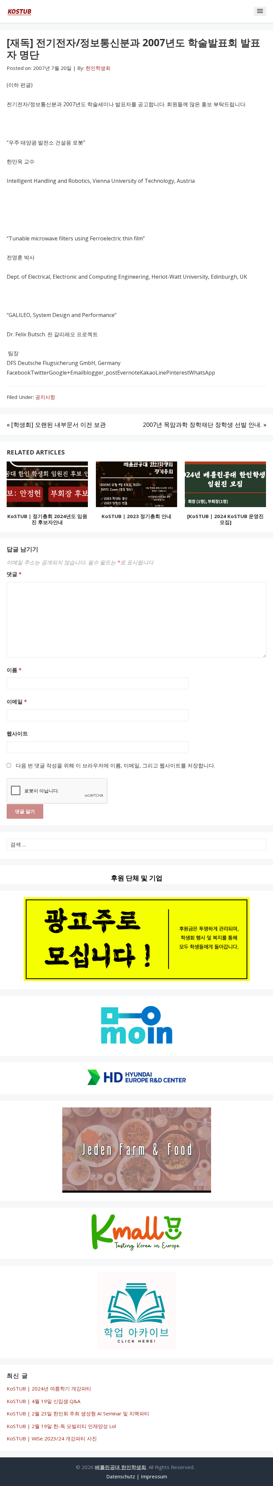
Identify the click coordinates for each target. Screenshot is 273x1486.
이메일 (17, 701)
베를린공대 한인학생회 (120, 1467)
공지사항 (45, 397)
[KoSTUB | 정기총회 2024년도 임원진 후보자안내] (47, 485)
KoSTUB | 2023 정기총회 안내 (136, 516)
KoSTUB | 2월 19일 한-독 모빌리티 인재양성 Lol (61, 1426)
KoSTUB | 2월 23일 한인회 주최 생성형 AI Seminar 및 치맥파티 (78, 1413)
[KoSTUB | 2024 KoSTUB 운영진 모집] (225, 519)
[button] (260, 11)
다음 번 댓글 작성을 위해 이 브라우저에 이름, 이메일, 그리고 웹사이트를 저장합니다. (115, 765)
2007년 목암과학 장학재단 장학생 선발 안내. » (204, 425)
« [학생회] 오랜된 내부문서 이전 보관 (56, 425)
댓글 (14, 574)
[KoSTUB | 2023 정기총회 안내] (136, 485)
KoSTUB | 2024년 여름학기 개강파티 (49, 1388)
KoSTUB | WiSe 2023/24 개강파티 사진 (52, 1438)
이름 (14, 670)
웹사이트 (17, 733)
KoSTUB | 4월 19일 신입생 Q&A (43, 1401)
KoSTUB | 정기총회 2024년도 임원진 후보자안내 (47, 519)
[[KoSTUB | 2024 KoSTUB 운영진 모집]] (225, 485)
